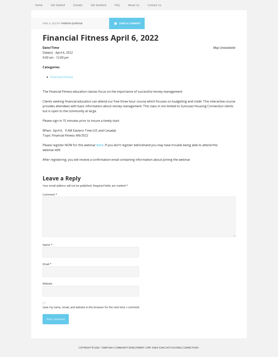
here (99, 145)
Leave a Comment (130, 23)
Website (47, 283)
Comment (50, 194)
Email (47, 264)
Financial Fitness (61, 77)
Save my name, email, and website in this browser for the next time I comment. (91, 307)
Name (47, 245)
